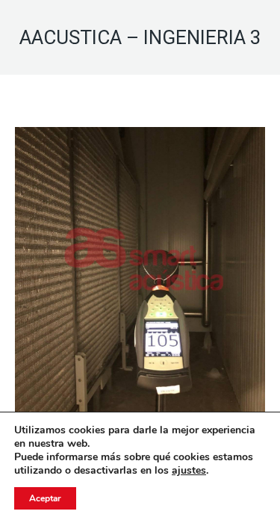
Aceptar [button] (45, 498)
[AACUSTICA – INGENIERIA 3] (140, 271)
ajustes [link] (189, 470)
